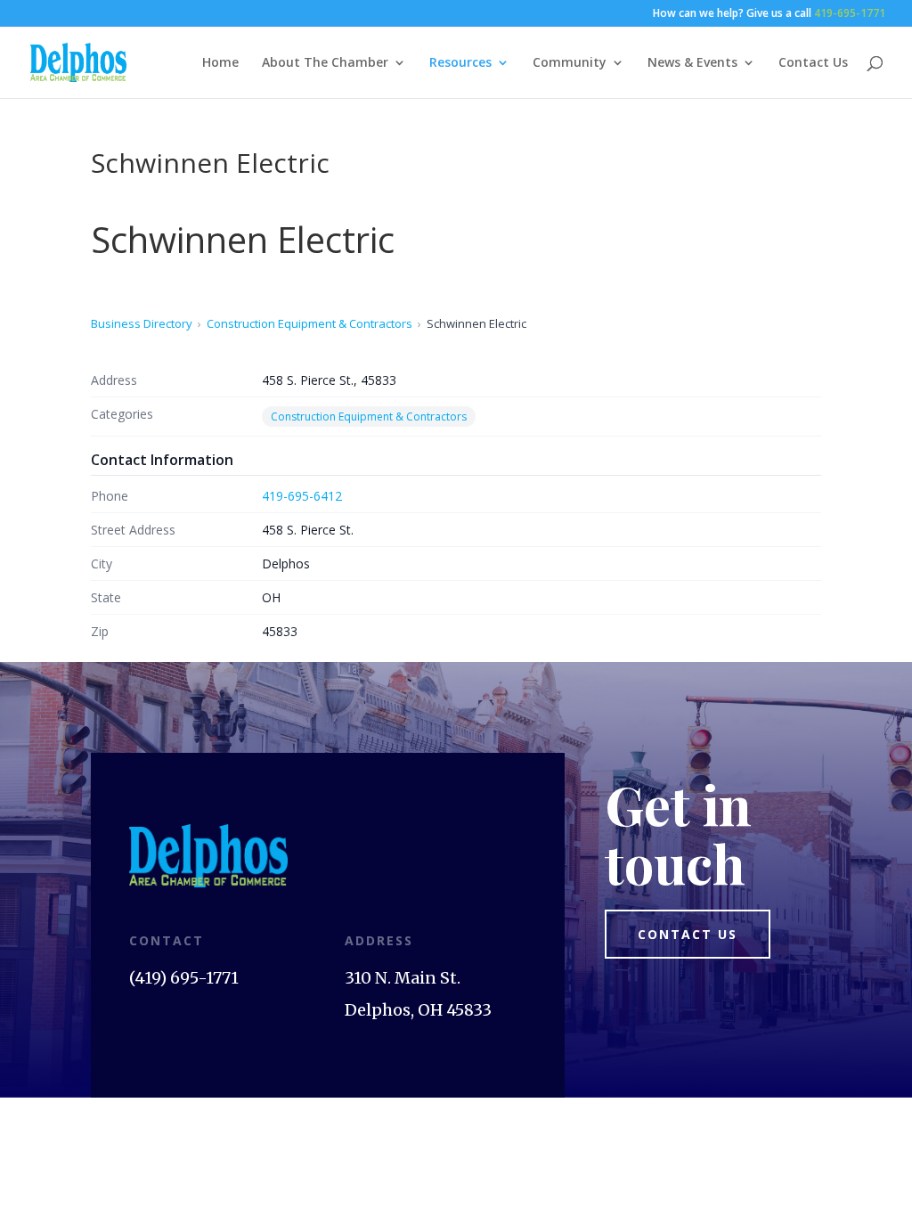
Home (220, 63)
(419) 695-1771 (184, 978)
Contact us (687, 934)
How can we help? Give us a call (769, 14)
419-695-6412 (302, 495)
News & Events (692, 63)
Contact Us (813, 63)
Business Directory (141, 323)
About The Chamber (325, 63)
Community (570, 63)
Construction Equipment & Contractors (309, 323)
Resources (460, 63)
